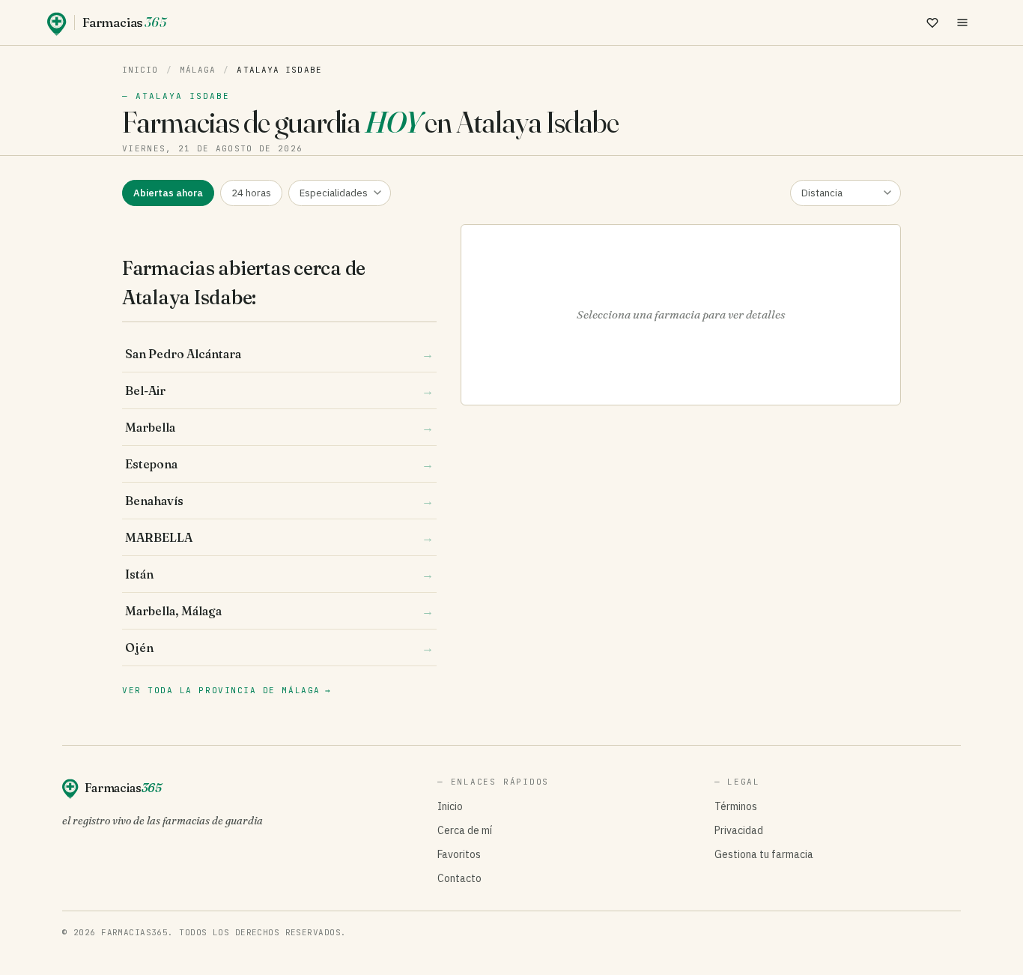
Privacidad (738, 830)
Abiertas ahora (168, 193)
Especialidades (334, 193)
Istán (279, 574)
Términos (735, 806)
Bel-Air (279, 390)
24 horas (251, 193)
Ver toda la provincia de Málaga (226, 690)
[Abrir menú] (962, 22)
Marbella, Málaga (279, 610)
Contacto (459, 878)
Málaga (198, 69)
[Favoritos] (932, 22)
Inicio (140, 69)
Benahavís (279, 500)
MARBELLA (279, 537)
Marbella (279, 427)
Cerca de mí (464, 830)
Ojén (279, 647)
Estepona (279, 463)
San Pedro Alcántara (279, 353)
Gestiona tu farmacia (763, 854)
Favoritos (459, 854)
